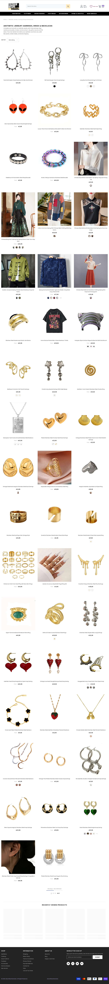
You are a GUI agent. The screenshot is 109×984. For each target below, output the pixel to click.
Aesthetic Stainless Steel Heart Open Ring (91, 129)
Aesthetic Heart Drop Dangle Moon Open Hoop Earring (18, 681)
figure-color (54, 236)
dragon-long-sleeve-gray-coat (57, 298)
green (19, 298)
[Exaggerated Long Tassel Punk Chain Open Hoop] (91, 662)
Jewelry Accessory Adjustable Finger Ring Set (54, 584)
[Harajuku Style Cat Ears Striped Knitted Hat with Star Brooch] (91, 321)
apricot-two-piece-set (91, 298)
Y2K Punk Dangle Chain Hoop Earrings (54, 80)
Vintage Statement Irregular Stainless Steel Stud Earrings (18, 486)
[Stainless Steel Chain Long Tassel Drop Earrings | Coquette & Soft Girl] (18, 857)
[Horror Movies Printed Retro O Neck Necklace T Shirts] (54, 321)
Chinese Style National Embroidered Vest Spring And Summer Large (90, 229)
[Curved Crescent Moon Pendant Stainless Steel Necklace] (18, 760)
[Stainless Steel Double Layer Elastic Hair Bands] (18, 321)
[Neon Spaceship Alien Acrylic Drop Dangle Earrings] (18, 105)
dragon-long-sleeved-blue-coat (48, 298)
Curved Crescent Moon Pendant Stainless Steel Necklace (18, 778)
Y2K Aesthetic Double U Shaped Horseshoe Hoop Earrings (91, 778)
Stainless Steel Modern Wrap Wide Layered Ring (91, 535)
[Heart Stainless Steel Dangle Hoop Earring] (91, 808)
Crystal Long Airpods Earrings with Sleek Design (54, 389)
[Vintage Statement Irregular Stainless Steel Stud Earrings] (18, 467)
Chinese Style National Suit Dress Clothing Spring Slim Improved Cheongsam (90, 290)
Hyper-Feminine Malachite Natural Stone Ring (18, 632)
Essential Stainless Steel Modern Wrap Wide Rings (54, 535)
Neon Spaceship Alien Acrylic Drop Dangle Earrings (18, 123)
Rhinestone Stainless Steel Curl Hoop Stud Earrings (54, 827)
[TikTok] (77, 963)
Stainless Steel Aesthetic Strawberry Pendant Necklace (54, 730)
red (91, 833)
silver (54, 86)
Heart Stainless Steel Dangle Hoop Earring (91, 827)
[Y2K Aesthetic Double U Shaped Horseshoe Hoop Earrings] (91, 760)
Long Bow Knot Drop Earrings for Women (91, 80)
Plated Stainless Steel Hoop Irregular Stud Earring (54, 876)
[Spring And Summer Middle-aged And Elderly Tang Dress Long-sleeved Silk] (54, 271)
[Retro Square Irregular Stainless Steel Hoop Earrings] (18, 808)
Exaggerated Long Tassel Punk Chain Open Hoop (91, 681)
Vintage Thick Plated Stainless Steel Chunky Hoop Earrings (54, 778)
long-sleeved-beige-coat (51, 298)
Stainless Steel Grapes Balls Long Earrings (91, 632)
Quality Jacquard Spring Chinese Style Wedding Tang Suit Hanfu (18, 290)
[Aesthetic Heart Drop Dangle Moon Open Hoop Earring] (18, 662)
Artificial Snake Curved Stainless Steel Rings (54, 632)
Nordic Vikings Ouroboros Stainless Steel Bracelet (54, 177)
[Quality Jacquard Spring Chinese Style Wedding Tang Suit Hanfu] (18, 271)
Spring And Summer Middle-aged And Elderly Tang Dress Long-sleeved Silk (54, 290)
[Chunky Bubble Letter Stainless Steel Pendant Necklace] (91, 711)
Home (5, 19)
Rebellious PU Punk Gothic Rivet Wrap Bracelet (18, 177)
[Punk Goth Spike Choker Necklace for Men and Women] (18, 61)
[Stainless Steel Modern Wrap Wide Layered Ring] (91, 516)
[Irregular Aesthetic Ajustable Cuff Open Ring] (91, 467)
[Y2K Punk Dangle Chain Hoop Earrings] (54, 61)
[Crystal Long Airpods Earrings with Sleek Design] (54, 370)
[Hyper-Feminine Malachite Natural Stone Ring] (18, 613)
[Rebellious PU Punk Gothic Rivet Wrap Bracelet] (18, 158)
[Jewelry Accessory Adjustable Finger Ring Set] (54, 565)
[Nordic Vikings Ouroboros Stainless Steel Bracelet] (54, 158)
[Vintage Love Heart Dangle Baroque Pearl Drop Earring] (54, 662)
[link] (12, 935)
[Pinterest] (72, 963)
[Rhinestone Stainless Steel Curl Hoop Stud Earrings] (54, 808)
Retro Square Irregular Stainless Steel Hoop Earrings (18, 827)
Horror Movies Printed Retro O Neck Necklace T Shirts (54, 340)
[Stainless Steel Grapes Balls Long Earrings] (91, 613)
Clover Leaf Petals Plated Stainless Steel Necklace (18, 730)
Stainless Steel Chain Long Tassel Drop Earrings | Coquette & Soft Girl (18, 877)
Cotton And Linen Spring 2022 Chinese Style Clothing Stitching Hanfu (54, 229)
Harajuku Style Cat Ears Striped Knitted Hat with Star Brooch (91, 340)
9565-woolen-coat (22, 247)
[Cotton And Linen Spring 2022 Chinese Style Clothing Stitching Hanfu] (54, 209)
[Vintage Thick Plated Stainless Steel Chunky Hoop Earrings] (54, 760)
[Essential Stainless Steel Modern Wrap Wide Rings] (54, 516)
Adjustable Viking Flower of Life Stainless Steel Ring (54, 486)
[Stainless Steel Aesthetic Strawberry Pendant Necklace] (54, 711)
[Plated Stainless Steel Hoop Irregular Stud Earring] (54, 857)
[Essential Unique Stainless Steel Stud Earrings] (91, 565)
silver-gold (91, 687)
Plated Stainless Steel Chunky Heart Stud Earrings (54, 438)
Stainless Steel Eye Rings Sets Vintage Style (18, 535)
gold (91, 86)
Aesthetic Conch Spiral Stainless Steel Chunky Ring (91, 389)
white (91, 185)
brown (91, 346)
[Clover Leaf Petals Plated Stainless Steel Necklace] (18, 711)
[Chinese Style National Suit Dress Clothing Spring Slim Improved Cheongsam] (91, 271)
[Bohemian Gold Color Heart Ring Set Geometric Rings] (18, 565)
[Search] (48, 6)
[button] (13, 40)
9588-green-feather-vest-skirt (19, 247)
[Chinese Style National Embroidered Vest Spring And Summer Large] (91, 209)
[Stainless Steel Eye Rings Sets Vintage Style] (18, 516)
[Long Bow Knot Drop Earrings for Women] (91, 61)
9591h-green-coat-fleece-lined (16, 247)
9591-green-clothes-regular (13, 247)
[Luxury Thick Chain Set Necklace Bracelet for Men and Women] (54, 110)
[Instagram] (68, 963)
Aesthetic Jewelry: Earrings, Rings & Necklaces (21, 19)
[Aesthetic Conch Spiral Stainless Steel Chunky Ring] (91, 370)
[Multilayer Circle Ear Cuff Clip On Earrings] (18, 370)
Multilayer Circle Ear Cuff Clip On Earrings (18, 389)
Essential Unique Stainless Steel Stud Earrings (91, 584)
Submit (97, 957)
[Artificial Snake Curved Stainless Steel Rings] (54, 613)
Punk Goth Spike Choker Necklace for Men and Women (18, 80)
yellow (88, 833)
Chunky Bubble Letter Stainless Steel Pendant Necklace (90, 730)
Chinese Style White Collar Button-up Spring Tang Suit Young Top (90, 178)
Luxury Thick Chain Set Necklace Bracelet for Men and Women (54, 129)
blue (85, 833)
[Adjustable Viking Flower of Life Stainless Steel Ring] (54, 467)
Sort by (3, 40)
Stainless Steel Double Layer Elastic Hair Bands (18, 340)
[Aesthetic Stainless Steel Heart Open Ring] (91, 110)
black (92, 236)
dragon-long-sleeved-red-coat (54, 298)
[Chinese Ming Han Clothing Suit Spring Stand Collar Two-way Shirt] (18, 214)
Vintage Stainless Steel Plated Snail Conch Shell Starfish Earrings (91, 438)
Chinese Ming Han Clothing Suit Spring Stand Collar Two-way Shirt (18, 240)
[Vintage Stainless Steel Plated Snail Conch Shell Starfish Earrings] (91, 419)
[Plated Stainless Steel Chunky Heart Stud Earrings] (54, 419)
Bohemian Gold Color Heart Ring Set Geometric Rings (18, 584)
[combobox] (46, 6)
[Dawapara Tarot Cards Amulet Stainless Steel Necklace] (18, 419)
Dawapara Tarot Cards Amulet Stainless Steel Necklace (18, 438)
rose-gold (21, 444)
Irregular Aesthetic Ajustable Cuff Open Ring (91, 486)
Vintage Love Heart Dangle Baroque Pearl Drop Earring (54, 681)
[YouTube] (81, 963)
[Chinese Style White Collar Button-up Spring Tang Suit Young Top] (91, 158)
